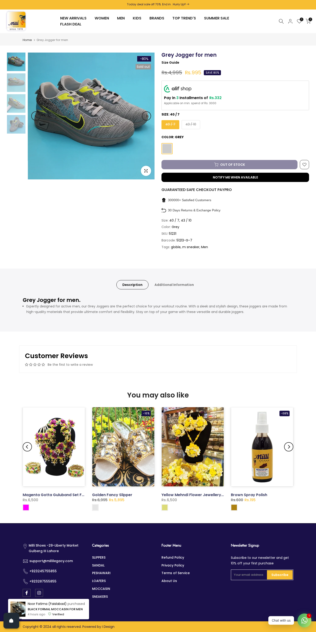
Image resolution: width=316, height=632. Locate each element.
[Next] (146, 116)
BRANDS (156, 18)
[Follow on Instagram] (39, 593)
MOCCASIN (101, 588)
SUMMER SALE (216, 18)
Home (27, 39)
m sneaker (190, 247)
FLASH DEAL (70, 24)
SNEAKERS (100, 596)
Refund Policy (172, 557)
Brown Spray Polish (249, 495)
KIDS (137, 18)
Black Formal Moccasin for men (55, 622)
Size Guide (170, 62)
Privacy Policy (172, 565)
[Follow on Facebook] (27, 593)
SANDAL (98, 565)
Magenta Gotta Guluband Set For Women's (63, 495)
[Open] (11, 621)
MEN (121, 18)
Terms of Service (175, 573)
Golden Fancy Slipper (112, 495)
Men (204, 247)
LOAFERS (99, 581)
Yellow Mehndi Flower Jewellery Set (194, 495)
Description (132, 284)
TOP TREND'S (184, 18)
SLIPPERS (98, 557)
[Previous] (35, 116)
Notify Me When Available (235, 177)
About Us (169, 581)
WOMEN (102, 18)
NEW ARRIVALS (73, 18)
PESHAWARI (101, 573)
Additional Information (174, 284)
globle (176, 247)
